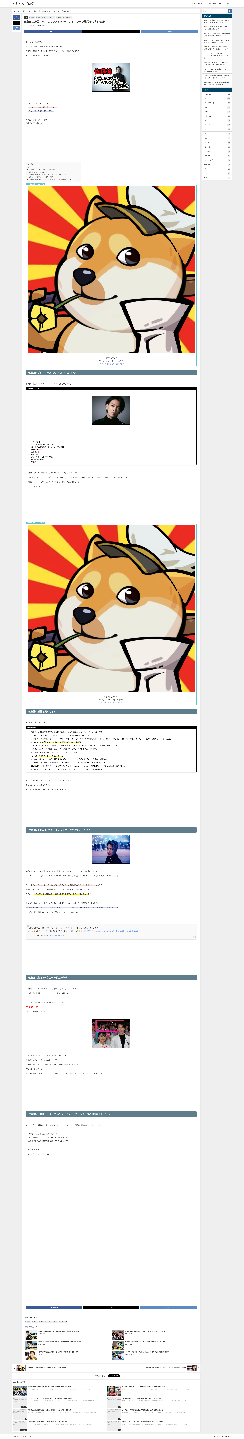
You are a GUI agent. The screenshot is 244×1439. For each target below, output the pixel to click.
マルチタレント (217, 103)
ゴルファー (217, 151)
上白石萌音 (61, 17)
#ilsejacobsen (99, 931)
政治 (217, 173)
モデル (217, 120)
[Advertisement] (83, 143)
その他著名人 (217, 164)
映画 (217, 138)
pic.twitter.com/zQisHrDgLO (128, 931)
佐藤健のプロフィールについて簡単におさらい (43, 169)
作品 (217, 133)
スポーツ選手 (217, 147)
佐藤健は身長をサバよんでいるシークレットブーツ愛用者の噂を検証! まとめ (53, 179)
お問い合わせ (212, 3)
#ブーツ (91, 931)
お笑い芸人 (217, 116)
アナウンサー (217, 169)
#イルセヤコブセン (111, 931)
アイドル (217, 125)
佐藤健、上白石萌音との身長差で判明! (40, 177)
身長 (39, 17)
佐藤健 (33, 17)
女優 (217, 111)
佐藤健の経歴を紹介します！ (37, 172)
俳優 (26, 17)
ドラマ (217, 142)
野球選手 (217, 155)
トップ (194, 3)
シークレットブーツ (49, 17)
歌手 (217, 129)
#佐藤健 (85, 931)
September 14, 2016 (57, 935)
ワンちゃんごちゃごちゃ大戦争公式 (111, 364)
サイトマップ (202, 3)
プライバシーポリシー (25, 1436)
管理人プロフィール (225, 3)
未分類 (217, 178)
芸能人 (217, 98)
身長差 (69, 17)
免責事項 (15, 1436)
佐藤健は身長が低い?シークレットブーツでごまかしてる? (47, 174)
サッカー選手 (217, 160)
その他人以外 (217, 94)
